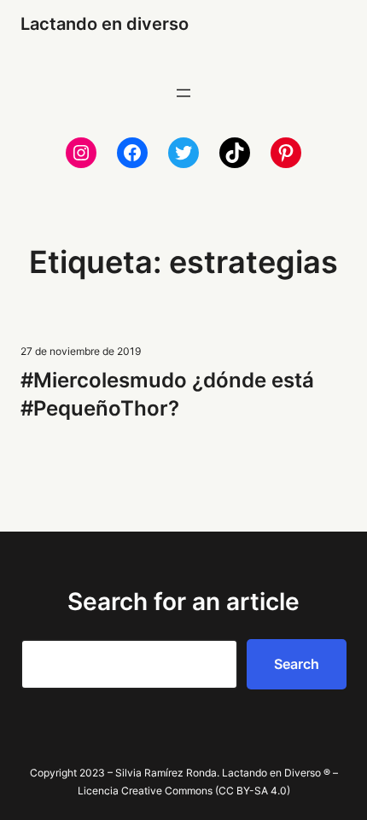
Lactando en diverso (104, 24)
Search (296, 663)
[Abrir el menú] (183, 93)
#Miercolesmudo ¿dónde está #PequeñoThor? (167, 394)
